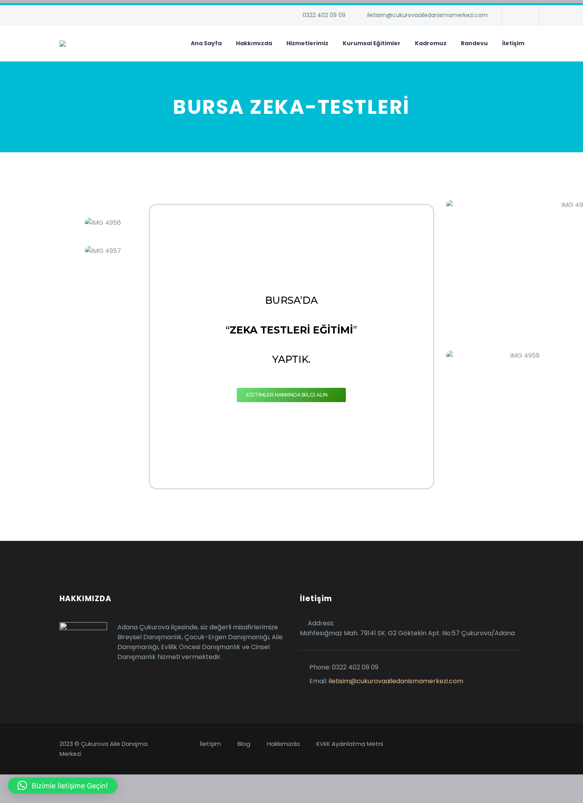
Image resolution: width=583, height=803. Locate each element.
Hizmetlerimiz (307, 43)
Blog (244, 744)
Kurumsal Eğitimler (372, 43)
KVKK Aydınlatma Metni (349, 744)
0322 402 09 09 (324, 15)
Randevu (474, 43)
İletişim (513, 43)
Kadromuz (431, 43)
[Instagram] (519, 15)
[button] (62, 785)
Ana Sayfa (206, 43)
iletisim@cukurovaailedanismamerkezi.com (427, 15)
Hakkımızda (254, 43)
